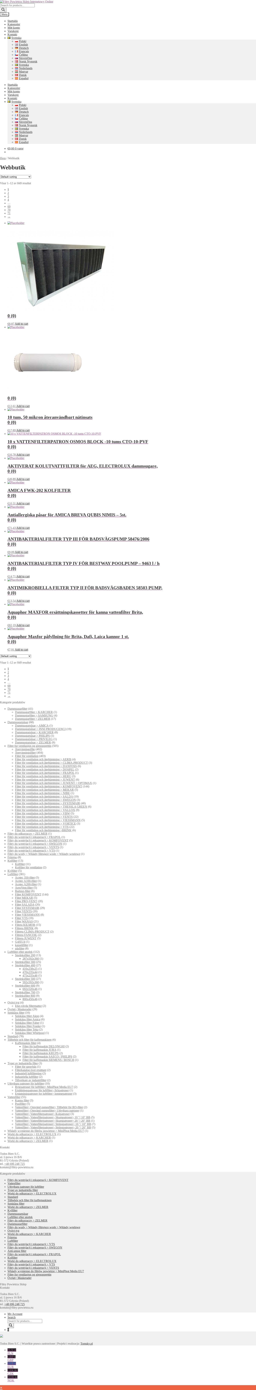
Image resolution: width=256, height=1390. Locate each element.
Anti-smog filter (16, 1250)
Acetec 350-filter (25, 877)
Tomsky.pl (86, 1343)
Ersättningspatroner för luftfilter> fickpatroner (42, 1090)
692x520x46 (29, 989)
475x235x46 (29, 975)
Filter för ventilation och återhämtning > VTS (42, 826)
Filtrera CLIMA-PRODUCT (32, 931)
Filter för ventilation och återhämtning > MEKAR (44, 789)
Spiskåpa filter (15, 1012)
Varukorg (13, 31)
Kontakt (12, 34)
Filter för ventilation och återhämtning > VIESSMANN (48, 820)
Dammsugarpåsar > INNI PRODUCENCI (40, 729)
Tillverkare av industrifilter (30, 1080)
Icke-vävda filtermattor (28, 1005)
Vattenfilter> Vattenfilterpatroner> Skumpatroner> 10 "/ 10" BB (52, 1117)
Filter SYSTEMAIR (27, 908)
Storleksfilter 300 (25, 962)
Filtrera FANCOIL (26, 935)
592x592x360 (30, 982)
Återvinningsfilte (25, 749)
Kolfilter (12, 860)
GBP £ (11, 1358)
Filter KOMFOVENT (28, 894)
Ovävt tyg (13, 1002)
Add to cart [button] (21, 323)
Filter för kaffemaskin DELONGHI (43, 1046)
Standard (12, 1036)
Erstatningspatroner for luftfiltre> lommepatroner (43, 1093)
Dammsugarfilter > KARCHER (34, 712)
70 (8, 209)
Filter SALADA (24, 904)
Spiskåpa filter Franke (28, 1026)
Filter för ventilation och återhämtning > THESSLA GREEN (51, 806)
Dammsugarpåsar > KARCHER (34, 732)
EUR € (11, 1365)
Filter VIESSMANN (27, 914)
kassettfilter (21, 945)
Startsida (12, 21)
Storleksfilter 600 (25, 985)
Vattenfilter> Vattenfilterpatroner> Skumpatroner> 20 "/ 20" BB (52, 1120)
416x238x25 (29, 968)
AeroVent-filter (24, 887)
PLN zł (11, 1351)
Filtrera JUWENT (25, 938)
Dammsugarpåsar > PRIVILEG (34, 739)
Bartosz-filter (22, 891)
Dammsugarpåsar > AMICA (32, 725)
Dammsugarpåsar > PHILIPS (32, 735)
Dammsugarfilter (17, 708)
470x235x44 (29, 972)
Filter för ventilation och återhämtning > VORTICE (45, 823)
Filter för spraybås (25, 1066)
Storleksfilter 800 (25, 995)
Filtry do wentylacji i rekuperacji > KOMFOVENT (37, 840)
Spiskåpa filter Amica (27, 1019)
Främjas (12, 857)
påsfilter (19, 948)
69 (8, 206)
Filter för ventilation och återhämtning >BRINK (43, 830)
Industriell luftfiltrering (28, 1073)
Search (11, 1317)
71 (8, 213)
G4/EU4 (20, 941)
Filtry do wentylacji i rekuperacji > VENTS (33, 847)
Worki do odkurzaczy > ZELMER (27, 1141)
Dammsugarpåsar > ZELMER (33, 742)
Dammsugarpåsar (17, 722)
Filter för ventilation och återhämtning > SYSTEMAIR (47, 803)
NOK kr (12, 1378)
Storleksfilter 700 (25, 992)
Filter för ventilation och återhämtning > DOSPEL (44, 769)
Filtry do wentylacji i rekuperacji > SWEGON (34, 843)
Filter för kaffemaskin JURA (39, 1049)
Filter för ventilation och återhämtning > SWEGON (45, 799)
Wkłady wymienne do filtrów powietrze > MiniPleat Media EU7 (45, 1130)
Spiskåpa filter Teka (26, 1029)
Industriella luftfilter (26, 1076)
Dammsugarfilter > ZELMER (32, 718)
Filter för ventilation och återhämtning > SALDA (44, 796)
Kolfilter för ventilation (28, 867)
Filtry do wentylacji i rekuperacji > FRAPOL (34, 837)
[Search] (3, 9)
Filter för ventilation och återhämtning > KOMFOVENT (48, 786)
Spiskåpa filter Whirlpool (30, 1032)
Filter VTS (21, 918)
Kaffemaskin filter (25, 1043)
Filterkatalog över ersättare (30, 1070)
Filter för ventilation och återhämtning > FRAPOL (44, 772)
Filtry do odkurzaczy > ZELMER (27, 833)
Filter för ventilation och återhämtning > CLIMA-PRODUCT (51, 762)
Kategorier (13, 24)
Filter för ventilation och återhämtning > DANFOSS (46, 766)
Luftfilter (12, 874)
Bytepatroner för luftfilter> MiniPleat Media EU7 (44, 1087)
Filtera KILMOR (25, 924)
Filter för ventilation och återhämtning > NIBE (42, 793)
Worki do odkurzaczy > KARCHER (29, 1137)
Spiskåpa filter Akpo (27, 1016)
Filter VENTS (23, 911)
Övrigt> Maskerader (19, 1009)
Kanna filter (22, 1100)
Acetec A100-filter (26, 881)
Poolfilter (20, 1103)
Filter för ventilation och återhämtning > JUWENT (45, 779)
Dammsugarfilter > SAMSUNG (34, 715)
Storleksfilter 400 (25, 965)
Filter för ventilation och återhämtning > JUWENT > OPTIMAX (53, 783)
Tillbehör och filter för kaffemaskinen (29, 1039)
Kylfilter (12, 870)
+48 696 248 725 (14, 1163)
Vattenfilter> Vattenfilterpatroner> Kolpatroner (42, 1114)
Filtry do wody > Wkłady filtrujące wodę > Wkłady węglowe (43, 854)
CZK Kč (12, 1372)
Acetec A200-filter (26, 884)
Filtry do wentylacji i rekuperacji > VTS (31, 850)
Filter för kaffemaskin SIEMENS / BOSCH (48, 1059)
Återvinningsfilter (25, 752)
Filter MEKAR (24, 897)
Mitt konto (13, 27)
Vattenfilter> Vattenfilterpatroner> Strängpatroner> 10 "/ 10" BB (53, 1124)
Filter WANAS (24, 921)
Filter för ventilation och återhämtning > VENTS (44, 816)
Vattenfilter (13, 1097)
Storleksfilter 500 (25, 978)
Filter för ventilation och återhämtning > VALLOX (45, 810)
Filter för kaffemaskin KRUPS (40, 1053)
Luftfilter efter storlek (20, 951)
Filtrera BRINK (24, 928)
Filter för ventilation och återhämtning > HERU (43, 776)
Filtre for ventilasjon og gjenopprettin (29, 745)
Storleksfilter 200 (25, 955)
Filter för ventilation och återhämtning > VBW (42, 813)
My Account (14, 1314)
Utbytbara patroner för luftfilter (25, 1083)
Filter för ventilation (26, 756)
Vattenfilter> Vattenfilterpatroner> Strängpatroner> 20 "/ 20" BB (53, 1127)
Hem (3, 158)
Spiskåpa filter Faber (27, 1022)
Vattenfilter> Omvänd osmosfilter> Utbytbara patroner (47, 1110)
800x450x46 (29, 999)
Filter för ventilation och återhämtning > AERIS (43, 759)
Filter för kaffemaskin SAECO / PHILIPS (47, 1056)
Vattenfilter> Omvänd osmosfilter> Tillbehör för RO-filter (49, 1107)
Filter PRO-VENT (26, 901)
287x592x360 (30, 958)
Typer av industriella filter (22, 1063)
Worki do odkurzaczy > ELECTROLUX (31, 1134)
